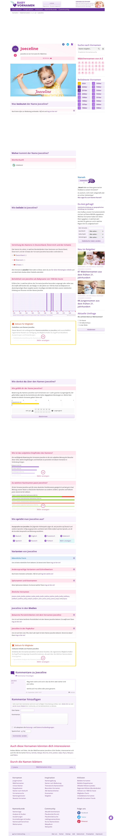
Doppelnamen (17, 788)
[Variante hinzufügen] (74, 569)
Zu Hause (83, 320)
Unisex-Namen (18, 786)
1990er (84, 97)
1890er (98, 104)
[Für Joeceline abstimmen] (51, 58)
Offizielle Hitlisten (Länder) (86, 786)
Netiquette (48, 827)
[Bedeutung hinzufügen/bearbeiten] (74, 111)
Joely (25, 599)
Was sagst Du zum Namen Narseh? (90, 198)
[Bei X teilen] (68, 45)
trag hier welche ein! (47, 574)
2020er (84, 87)
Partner (61, 834)
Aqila (60, 753)
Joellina (20, 599)
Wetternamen (17, 824)
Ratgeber (48, 796)
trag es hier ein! (20, 635)
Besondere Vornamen (52, 788)
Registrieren (46, 6)
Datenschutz (80, 834)
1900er (98, 101)
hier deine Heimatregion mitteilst (61, 270)
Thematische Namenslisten (54, 786)
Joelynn (35, 599)
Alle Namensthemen (52, 791)
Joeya (57, 599)
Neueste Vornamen (19, 798)
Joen (40, 599)
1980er (84, 101)
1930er (98, 90)
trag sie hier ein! (52, 111)
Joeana (14, 596)
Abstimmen (43, 416)
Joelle (61, 596)
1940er (98, 87)
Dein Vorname (83, 228)
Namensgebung (50, 781)
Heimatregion (83, 237)
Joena (44, 599)
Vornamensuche (18, 793)
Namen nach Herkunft (20, 791)
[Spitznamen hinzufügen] (74, 581)
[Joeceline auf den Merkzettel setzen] (72, 45)
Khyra (65, 753)
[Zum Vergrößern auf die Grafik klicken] (43, 304)
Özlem (15, 755)
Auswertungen (18, 817)
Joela (18, 596)
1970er (84, 104)
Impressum (99, 834)
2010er (84, 90)
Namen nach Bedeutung (53, 783)
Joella (57, 596)
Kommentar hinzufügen (26, 676)
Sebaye (39, 753)
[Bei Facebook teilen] (63, 45)
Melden (72, 692)
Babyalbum (49, 824)
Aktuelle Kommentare (52, 812)
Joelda (23, 596)
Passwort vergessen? (55, 6)
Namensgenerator (19, 796)
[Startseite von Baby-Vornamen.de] (22, 6)
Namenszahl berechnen (21, 822)
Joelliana (66, 596)
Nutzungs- (29, 727)
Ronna (28, 753)
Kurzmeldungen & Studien (21, 819)
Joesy (48, 599)
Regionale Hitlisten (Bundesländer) (89, 788)
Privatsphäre (90, 834)
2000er (84, 94)
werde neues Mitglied (19, 706)
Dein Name (15, 710)
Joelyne (30, 599)
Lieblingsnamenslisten (52, 819)
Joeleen (28, 596)
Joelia (33, 596)
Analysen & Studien (19, 814)
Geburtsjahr (82, 234)
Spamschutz (16, 731)
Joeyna (65, 599)
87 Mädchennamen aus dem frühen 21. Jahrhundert (90, 274)
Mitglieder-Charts (83, 793)
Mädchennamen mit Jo (43, 767)
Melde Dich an (66, 704)
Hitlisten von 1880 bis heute (86, 791)
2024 (84, 83)
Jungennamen (17, 781)
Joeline (52, 596)
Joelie (37, 596)
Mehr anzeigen (65, 541)
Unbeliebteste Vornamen (85, 796)
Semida (33, 753)
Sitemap (67, 834)
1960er (84, 108)
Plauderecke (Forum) (52, 814)
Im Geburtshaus (85, 323)
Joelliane (14, 599)
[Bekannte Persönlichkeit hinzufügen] (74, 615)
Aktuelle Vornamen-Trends (86, 798)
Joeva (53, 599)
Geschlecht (82, 231)
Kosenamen (49, 793)
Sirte (50, 753)
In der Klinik (83, 325)
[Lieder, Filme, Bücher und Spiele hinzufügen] (74, 629)
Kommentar (16, 715)
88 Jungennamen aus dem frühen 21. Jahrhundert (89, 303)
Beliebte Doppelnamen (85, 783)
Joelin (42, 596)
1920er (98, 94)
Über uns (54, 834)
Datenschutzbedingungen (45, 727)
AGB (73, 834)
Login (52, 3)
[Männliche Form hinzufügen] (74, 558)
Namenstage (17, 812)
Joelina (47, 596)
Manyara (70, 753)
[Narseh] (86, 184)
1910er (98, 97)
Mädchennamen (18, 783)
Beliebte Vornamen (83, 781)
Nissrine (45, 753)
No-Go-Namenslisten (52, 822)
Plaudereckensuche (51, 817)
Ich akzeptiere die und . (34, 727)
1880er (98, 108)
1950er (98, 83)
